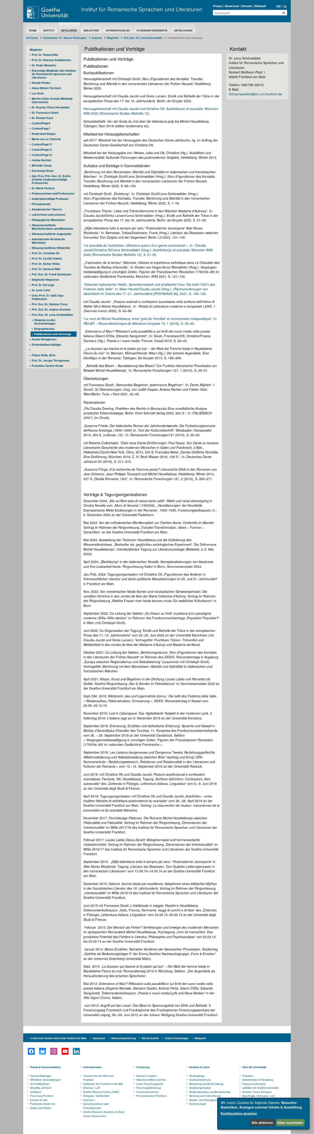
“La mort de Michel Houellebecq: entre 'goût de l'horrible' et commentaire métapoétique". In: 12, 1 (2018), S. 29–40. (150, 320)
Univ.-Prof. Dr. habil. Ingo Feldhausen (47, 297)
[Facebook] (31, 1051)
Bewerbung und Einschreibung (206, 1084)
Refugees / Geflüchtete (96, 1095)
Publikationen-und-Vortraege (52, 334)
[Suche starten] (284, 13)
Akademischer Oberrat (47, 209)
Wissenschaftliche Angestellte (51, 234)
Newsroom (232, 6)
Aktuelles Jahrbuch (40, 1087)
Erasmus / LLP (91, 1087)
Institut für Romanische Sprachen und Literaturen (141, 9)
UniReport (35, 1092)
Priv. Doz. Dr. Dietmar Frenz (50, 304)
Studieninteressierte (152, 30)
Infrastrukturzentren (147, 1092)
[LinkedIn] (76, 1051)
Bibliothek (91, 30)
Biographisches (44, 329)
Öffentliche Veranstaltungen (45, 1079)
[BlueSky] (42, 1051)
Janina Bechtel (41, 160)
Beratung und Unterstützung (205, 1095)
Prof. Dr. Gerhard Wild (46, 269)
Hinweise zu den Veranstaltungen (44, 321)
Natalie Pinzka (41, 83)
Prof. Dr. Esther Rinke (46, 264)
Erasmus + (89, 1100)
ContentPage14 (42, 155)
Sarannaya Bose (43, 171)
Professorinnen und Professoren (53, 193)
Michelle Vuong (41, 165)
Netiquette (200, 1038)
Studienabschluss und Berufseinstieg (209, 1092)
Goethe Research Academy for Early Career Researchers (104, 1114)
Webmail (260, 6)
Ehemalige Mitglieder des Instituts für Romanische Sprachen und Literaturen (54, 73)
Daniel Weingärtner (44, 339)
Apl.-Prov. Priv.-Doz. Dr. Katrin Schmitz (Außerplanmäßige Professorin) (51, 179)
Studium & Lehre (199, 1067)
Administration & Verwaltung (257, 1079)
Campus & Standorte (253, 1084)
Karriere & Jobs (39, 1100)
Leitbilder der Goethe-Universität (260, 1087)
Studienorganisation (200, 1087)
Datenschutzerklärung (123, 1038)
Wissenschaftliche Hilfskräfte (51, 248)
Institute (97, 38)
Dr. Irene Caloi (41, 290)
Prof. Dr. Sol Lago (43, 285)
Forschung (143, 1067)
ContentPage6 (41, 123)
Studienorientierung (200, 1079)
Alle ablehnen (262, 1122)
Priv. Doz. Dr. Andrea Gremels (51, 309)
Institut (49, 30)
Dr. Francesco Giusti (45, 112)
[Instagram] (54, 1051)
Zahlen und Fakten (40, 1108)
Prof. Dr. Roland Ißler (45, 55)
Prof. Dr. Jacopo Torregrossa (50, 360)
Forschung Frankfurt (41, 1095)
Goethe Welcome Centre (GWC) (101, 1092)
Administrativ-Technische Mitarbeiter (48, 241)
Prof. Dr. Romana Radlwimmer (51, 60)
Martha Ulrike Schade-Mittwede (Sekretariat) (52, 100)
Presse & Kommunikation (45, 1067)
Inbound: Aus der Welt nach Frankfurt (98, 1078)
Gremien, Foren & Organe (256, 1092)
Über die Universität (254, 1067)
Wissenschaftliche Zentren (151, 1079)
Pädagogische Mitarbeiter (48, 220)
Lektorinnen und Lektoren (48, 214)
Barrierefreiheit (150, 1038)
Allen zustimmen (290, 1122)
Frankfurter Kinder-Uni (42, 1104)
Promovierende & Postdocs (151, 1095)
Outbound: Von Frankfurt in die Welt (103, 1084)
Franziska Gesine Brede (47, 366)
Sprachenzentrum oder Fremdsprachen (96, 1106)
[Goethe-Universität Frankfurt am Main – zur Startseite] (53, 12)
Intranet (247, 6)
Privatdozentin (41, 204)
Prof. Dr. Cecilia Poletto (47, 258)
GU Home (32, 38)
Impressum (99, 1038)
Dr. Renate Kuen (42, 118)
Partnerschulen (197, 1104)
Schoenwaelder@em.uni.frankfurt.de (255, 94)
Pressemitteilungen (40, 1075)
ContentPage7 (41, 128)
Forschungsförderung (148, 1087)
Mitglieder (69, 30)
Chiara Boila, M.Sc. (44, 355)
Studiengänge (196, 1075)
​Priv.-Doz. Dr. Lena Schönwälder (143, 38)
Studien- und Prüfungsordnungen (207, 1100)
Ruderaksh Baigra (44, 134)
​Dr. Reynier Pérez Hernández (51, 107)
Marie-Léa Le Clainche (46, 139)
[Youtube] (65, 1051)
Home (33, 30)
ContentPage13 (42, 144)
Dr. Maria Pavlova (43, 188)
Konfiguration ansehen (239, 1113)
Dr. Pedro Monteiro (44, 65)
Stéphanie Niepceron (45, 279)
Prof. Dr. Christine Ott (46, 253)
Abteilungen (183, 30)
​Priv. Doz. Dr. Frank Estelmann (51, 274)
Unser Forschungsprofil (149, 1084)
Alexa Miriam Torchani (46, 88)
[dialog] (263, 1113)
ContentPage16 (42, 149)
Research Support (146, 1075)
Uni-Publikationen (39, 1084)
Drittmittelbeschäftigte (46, 344)
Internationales (118, 30)
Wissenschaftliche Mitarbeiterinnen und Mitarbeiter (53, 227)
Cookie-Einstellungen (177, 1038)
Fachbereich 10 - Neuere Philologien (65, 38)
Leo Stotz (38, 93)
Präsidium (247, 1075)
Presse (218, 6)
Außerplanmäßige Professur (50, 199)
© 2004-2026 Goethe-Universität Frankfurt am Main (58, 1038)
